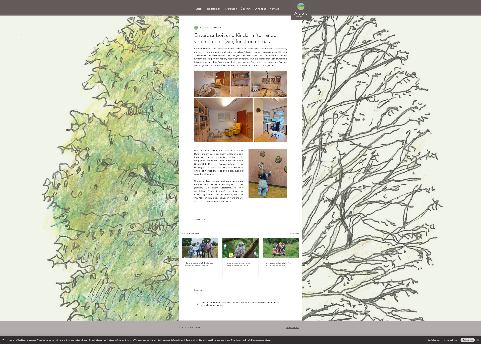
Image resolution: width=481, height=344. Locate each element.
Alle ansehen (294, 233)
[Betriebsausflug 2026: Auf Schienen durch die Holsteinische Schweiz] (281, 248)
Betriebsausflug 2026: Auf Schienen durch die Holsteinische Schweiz (278, 264)
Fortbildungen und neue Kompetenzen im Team (237, 264)
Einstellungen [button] (434, 340)
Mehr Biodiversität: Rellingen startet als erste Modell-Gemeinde (199, 264)
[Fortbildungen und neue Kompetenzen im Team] (240, 248)
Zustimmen (468, 340)
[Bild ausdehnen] (212, 84)
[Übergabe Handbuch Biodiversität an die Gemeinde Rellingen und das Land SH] (200, 248)
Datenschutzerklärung (261, 340)
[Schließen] (477, 340)
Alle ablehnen (450, 340)
